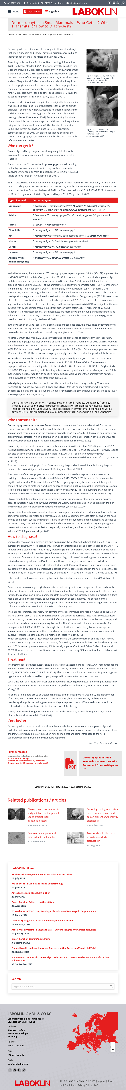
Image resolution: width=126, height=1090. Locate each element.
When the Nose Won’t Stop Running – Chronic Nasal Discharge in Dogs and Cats (54, 911)
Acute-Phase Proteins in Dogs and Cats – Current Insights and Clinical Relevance (54, 929)
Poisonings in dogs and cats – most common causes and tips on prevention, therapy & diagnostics (102, 815)
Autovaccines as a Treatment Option (31, 892)
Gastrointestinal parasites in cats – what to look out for (42, 835)
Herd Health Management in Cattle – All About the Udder (42, 874)
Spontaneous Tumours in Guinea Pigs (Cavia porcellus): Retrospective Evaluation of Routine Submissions (60, 959)
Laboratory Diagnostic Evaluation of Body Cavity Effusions (42, 920)
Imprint (101, 1081)
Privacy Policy (85, 1085)
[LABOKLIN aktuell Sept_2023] (71, 763)
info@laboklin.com (78, 3)
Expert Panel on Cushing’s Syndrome (31, 938)
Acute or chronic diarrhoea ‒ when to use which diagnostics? (102, 837)
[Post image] (16, 814)
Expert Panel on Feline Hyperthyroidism (33, 902)
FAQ (96, 1085)
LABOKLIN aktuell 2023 (56, 786)
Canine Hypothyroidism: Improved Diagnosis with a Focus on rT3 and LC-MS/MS (54, 948)
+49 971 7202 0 (13, 3)
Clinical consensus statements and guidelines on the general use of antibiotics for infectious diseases (43, 815)
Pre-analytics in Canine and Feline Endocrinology (37, 883)
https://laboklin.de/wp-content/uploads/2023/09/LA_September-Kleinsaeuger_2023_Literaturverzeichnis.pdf (28, 760)
